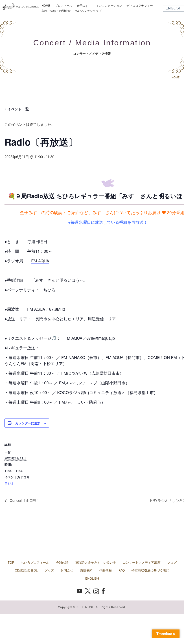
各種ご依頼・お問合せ (56, 10)
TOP (11, 562)
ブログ (172, 562)
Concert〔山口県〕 (24, 500)
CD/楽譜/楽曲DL (26, 570)
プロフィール (63, 5)
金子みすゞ (84, 5)
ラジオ (9, 483)
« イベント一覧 (16, 108)
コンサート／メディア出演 (141, 562)
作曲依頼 (105, 570)
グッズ (49, 570)
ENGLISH (174, 8)
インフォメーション (109, 5)
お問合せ (67, 570)
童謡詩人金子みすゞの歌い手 (95, 562)
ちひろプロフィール (35, 562)
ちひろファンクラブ (88, 10)
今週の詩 (62, 562)
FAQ (121, 570)
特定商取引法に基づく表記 (150, 570)
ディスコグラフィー (140, 5)
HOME (46, 5)
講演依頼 (86, 570)
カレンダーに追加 (27, 423)
